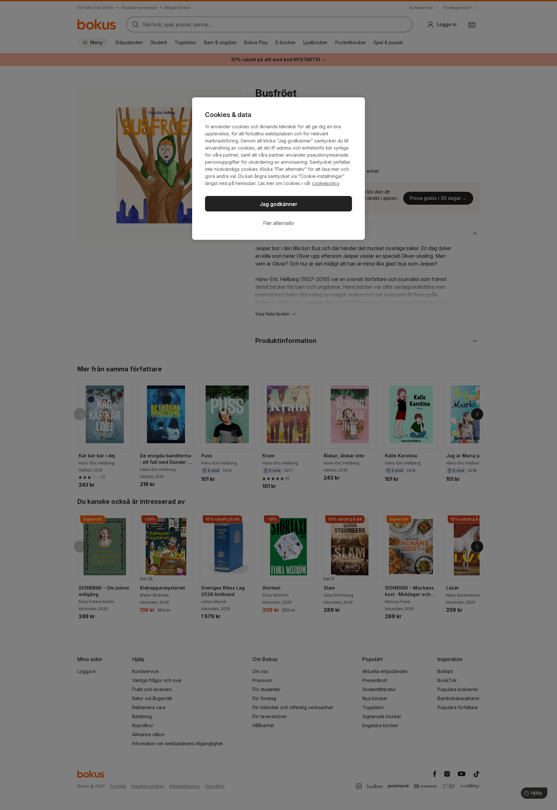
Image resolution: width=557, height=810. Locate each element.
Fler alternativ (278, 223)
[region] (278, 168)
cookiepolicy (326, 183)
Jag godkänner (279, 204)
